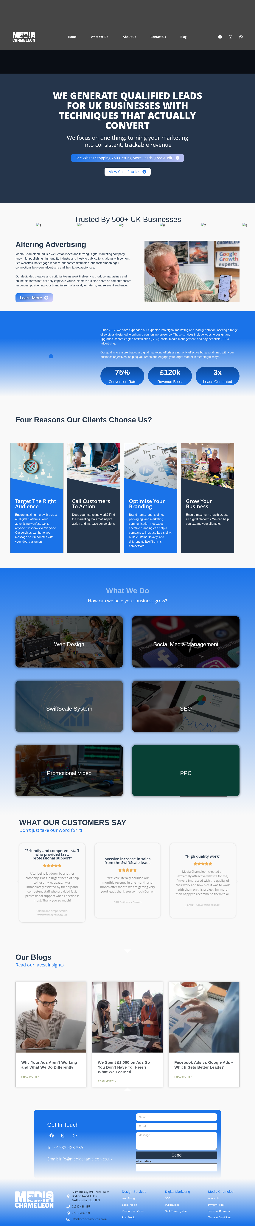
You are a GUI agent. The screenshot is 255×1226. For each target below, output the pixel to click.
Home (72, 37)
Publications (172, 1204)
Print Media (128, 1217)
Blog (183, 37)
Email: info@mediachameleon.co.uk (79, 1159)
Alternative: (144, 1161)
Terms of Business (219, 1211)
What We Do (99, 37)
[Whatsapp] (241, 37)
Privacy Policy (216, 1204)
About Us (129, 37)
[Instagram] (230, 37)
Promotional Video (133, 1211)
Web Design (129, 1198)
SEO (167, 1198)
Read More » (30, 1076)
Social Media (129, 1204)
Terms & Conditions (219, 1217)
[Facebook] (220, 37)
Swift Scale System (176, 1211)
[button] (17, 881)
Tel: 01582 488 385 (65, 1147)
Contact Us (158, 37)
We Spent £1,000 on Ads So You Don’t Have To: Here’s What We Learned (124, 1067)
